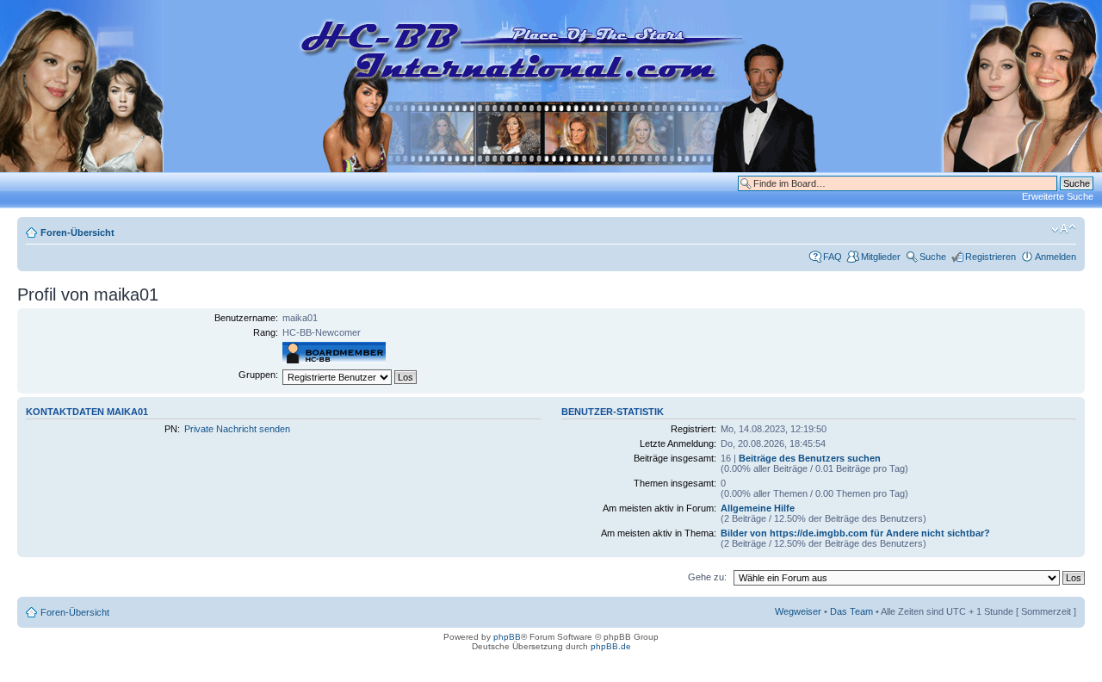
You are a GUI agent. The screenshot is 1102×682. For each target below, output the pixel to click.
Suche (932, 256)
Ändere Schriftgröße (1063, 229)
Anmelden (1055, 256)
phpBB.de (611, 646)
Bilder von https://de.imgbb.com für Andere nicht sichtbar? (855, 533)
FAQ (832, 256)
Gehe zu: (707, 577)
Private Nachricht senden (237, 429)
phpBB (507, 637)
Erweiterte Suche (1057, 196)
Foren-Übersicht (77, 232)
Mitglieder (881, 256)
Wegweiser (798, 611)
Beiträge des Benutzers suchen (810, 458)
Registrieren (990, 256)
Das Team (851, 611)
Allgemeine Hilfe (758, 508)
